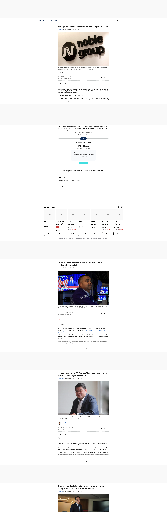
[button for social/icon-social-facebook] (104, 77)
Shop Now (50, 233)
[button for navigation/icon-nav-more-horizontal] (108, 77)
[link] (49, 20)
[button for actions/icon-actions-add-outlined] (69, 423)
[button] (119, 20)
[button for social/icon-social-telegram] (101, 77)
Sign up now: (60, 29)
